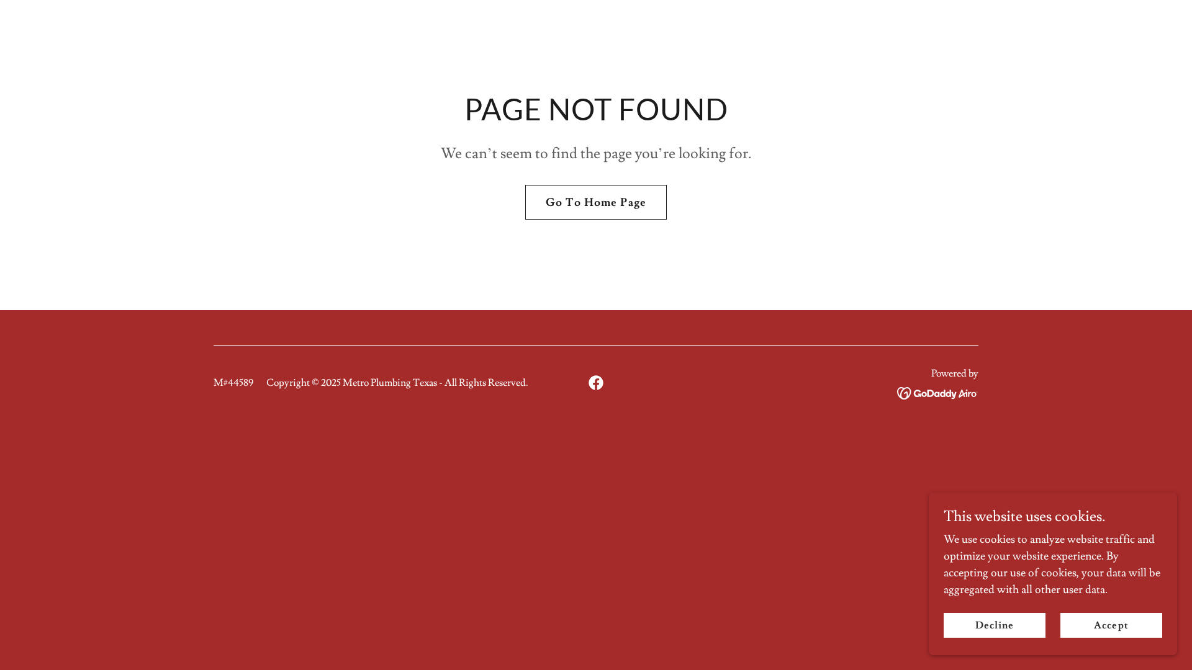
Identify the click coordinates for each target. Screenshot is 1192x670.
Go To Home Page (596, 202)
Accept (1111, 625)
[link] (596, 382)
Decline (994, 625)
